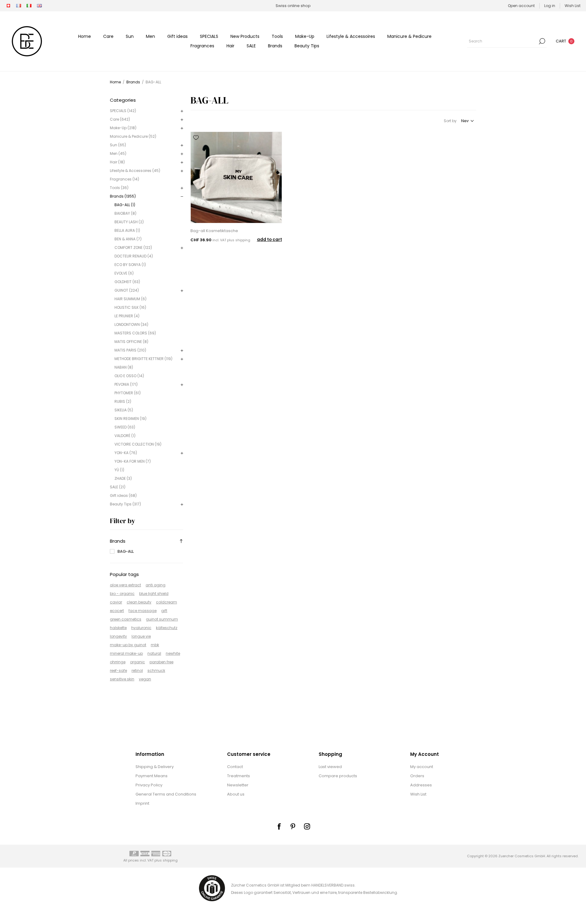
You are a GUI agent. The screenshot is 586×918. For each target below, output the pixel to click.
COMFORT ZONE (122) (133, 247)
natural (154, 653)
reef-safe (118, 670)
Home (115, 82)
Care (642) (120, 119)
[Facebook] (279, 826)
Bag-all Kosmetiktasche (214, 231)
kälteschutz (166, 627)
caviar (116, 602)
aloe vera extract (125, 585)
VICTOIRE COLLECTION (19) (137, 444)
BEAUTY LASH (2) (129, 221)
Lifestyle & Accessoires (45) (135, 170)
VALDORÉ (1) (125, 435)
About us (235, 794)
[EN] (39, 6)
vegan (145, 679)
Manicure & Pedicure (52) (133, 136)
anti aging (155, 585)
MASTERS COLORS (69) (135, 333)
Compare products (338, 776)
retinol (137, 670)
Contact (235, 767)
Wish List (418, 794)
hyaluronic (141, 627)
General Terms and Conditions (166, 794)
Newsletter (237, 785)
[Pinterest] (293, 826)
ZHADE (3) (123, 478)
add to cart (269, 239)
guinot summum (162, 619)
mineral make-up (126, 653)
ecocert (117, 610)
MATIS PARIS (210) (130, 350)
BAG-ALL (126, 551)
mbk (155, 644)
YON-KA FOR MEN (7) (132, 461)
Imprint (142, 803)
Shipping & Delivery (155, 767)
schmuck (156, 670)
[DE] (8, 6)
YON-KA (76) (125, 452)
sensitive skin (122, 679)
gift (164, 610)
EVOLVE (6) (124, 273)
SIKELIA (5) (123, 410)
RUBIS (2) (122, 401)
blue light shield (153, 593)
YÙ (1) (119, 469)
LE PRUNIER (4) (126, 316)
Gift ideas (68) (123, 495)
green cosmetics (125, 619)
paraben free (161, 662)
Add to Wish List (195, 137)
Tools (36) (119, 187)
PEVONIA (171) (126, 384)
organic (137, 662)
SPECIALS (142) (123, 110)
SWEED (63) (124, 427)
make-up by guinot (128, 644)
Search (542, 41)
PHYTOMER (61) (127, 392)
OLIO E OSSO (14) (129, 375)
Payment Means (152, 776)
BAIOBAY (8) (125, 213)
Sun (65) (118, 145)
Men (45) (118, 153)
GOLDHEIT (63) (127, 281)
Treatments (238, 776)
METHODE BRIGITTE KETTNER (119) (143, 358)
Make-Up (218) (123, 127)
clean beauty (139, 602)
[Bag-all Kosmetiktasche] (236, 177)
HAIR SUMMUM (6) (130, 298)
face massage (142, 610)
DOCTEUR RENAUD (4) (133, 256)
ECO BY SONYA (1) (130, 264)
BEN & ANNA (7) (128, 239)
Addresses (421, 785)
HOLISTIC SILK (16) (130, 307)
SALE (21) (117, 487)
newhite (173, 653)
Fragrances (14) (124, 179)
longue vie (141, 636)
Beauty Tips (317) (125, 504)
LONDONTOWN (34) (131, 324)
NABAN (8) (123, 367)
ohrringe (117, 662)
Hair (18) (117, 162)
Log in (549, 5)
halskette (118, 627)
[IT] (29, 6)
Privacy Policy (149, 785)
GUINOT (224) (126, 290)
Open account (521, 5)
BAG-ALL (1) (124, 204)
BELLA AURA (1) (127, 230)
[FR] (19, 6)
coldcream (166, 602)
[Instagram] (307, 826)
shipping (242, 240)
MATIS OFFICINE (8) (131, 341)
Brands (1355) (123, 196)
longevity (118, 636)
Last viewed (330, 767)
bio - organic (122, 593)
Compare (195, 146)
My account (421, 767)
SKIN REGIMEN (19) (130, 418)
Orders (417, 776)
